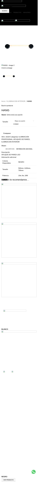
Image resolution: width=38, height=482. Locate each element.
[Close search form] (2, 2)
